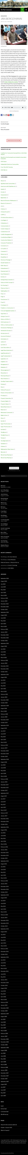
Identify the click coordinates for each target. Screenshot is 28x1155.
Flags (2, 296)
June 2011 (3, 974)
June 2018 (3, 767)
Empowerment (4, 271)
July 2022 (3, 649)
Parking (3, 384)
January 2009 (4, 1036)
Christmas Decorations (6, 217)
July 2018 (3, 765)
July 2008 (3, 1053)
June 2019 (3, 733)
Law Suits (3, 344)
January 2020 (4, 717)
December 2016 (5, 818)
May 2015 (3, 872)
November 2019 (5, 719)
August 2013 (4, 931)
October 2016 (4, 824)
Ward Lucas (3, 502)
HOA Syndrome (4, 322)
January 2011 (4, 979)
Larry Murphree (4, 490)
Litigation (3, 361)
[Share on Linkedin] (11, 115)
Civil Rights (3, 220)
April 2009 (3, 1027)
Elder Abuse (4, 265)
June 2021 (3, 683)
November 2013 (5, 923)
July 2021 (3, 680)
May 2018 (3, 770)
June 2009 (3, 1022)
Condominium (4, 231)
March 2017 (4, 810)
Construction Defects (6, 240)
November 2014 (5, 889)
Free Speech (4, 305)
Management (4, 364)
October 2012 (4, 954)
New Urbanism (4, 378)
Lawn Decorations (5, 347)
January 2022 (4, 663)
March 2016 (4, 844)
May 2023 (3, 620)
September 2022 (5, 643)
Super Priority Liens (5, 423)
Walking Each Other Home (7, 449)
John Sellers (11, 568)
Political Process (5, 390)
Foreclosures (4, 299)
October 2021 (4, 671)
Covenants (3, 251)
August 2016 (4, 830)
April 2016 (3, 841)
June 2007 (3, 1090)
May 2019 (3, 736)
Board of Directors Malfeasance (8, 200)
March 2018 (4, 776)
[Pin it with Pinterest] (8, 115)
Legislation (4, 16)
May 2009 (3, 1025)
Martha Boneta (4, 498)
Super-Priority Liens (5, 426)
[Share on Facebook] (2, 115)
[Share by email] (13, 115)
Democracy (3, 254)
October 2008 (4, 1044)
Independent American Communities (10, 164)
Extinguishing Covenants (7, 279)
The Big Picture (4, 435)
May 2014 (3, 906)
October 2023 (4, 609)
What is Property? (5, 1130)
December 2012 (5, 951)
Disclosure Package (5, 260)
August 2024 (4, 581)
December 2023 (5, 603)
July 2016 (3, 832)
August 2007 (4, 1084)
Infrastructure (4, 333)
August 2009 (4, 1016)
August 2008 (4, 1050)
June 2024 (3, 587)
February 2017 (4, 813)
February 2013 (4, 948)
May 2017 (3, 804)
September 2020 (5, 705)
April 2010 (3, 996)
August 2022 (4, 646)
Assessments (4, 194)
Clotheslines (4, 223)
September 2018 (5, 759)
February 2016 (4, 847)
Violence (3, 446)
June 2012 (3, 962)
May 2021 (3, 685)
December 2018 (5, 750)
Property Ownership (6, 398)
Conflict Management (6, 234)
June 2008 (3, 1056)
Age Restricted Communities (8, 183)
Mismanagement (5, 370)
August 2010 (4, 988)
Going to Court (4, 316)
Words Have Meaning (6, 455)
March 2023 (4, 626)
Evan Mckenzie (4, 274)
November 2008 (5, 1042)
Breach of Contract (5, 203)
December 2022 (5, 635)
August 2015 (4, 864)
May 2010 (3, 994)
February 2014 (4, 914)
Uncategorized (4, 440)
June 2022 (3, 652)
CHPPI (2, 214)
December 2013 (5, 920)
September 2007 (5, 1081)
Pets (2, 387)
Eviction (3, 276)
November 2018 (5, 753)
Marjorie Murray (15, 562)
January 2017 (4, 815)
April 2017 (3, 807)
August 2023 (4, 615)
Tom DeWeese (4, 524)
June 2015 (3, 869)
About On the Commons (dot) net (9, 1124)
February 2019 (4, 745)
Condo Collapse (4, 228)
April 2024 (3, 592)
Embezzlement (4, 268)
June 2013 (3, 937)
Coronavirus (4, 245)
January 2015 (4, 883)
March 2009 (4, 1030)
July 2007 (3, 1087)
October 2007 (4, 1078)
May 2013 (3, 940)
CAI (2, 206)
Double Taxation (5, 262)
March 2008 (4, 1064)
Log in (2, 1106)
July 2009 (3, 1019)
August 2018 (4, 762)
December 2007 (5, 1073)
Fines (2, 293)
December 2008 (5, 1039)
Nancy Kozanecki (5, 128)
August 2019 (4, 728)
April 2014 (3, 909)
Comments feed (4, 1111)
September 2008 (5, 1047)
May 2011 (3, 977)
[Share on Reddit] (6, 115)
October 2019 (4, 722)
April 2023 (3, 623)
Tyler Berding (4, 541)
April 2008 (3, 1061)
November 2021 (5, 668)
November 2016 (5, 821)
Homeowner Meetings (6, 327)
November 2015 (5, 855)
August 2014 (4, 897)
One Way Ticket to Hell (6, 381)
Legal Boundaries (5, 353)
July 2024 (3, 584)
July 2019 (3, 731)
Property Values (5, 404)
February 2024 (4, 598)
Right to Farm (4, 415)
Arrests (2, 192)
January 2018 (4, 782)
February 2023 (4, 629)
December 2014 (5, 886)
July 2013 (3, 934)
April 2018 (3, 773)
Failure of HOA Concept (7, 282)
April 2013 (3, 943)
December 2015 (5, 852)
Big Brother (3, 197)
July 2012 (3, 960)
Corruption (3, 248)
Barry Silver (3, 532)
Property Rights (4, 401)
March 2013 (4, 945)
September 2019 (5, 725)
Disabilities (3, 257)
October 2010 (4, 985)
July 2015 (3, 866)
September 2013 (5, 929)
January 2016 (4, 849)
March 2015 (4, 878)
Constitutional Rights (6, 237)
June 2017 (3, 801)
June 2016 (3, 835)
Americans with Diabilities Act (8, 186)
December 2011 (5, 971)
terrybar (9, 21)
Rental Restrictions (5, 406)
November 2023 (5, 606)
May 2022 (3, 654)
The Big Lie (3, 432)
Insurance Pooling (5, 336)
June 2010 (3, 991)
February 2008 (4, 1067)
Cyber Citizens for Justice (11, 82)
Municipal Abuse (5, 375)
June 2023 (3, 618)
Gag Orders (3, 313)
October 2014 (4, 892)
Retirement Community (6, 412)
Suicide (2, 421)
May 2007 (3, 1092)
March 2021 (4, 691)
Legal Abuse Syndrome (6, 350)
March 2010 (4, 999)
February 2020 (4, 714)
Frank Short (3, 511)
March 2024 (4, 595)
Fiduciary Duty (4, 288)
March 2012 (4, 968)
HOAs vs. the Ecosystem (6, 325)
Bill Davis (3, 485)
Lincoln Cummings (5, 528)
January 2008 (4, 1070)
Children (3, 209)
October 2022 (4, 640)
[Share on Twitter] (4, 115)
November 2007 (5, 1075)
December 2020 (5, 700)
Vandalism (3, 443)
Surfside (3, 429)
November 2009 (5, 1008)
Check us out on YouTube (14, 140)
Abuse (2, 180)
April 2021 (3, 688)
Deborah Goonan (5, 562)
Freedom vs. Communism (7, 308)
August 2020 (4, 708)
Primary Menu (26, 10)
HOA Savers (4, 161)
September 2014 (5, 895)
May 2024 (3, 589)
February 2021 (4, 694)
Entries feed (4, 1108)
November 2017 (5, 787)
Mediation (3, 367)
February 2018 (4, 779)
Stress (2, 418)
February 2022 (4, 660)
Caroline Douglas (5, 123)
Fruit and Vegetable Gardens (7, 310)
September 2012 (5, 957)
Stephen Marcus (5, 545)
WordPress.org (4, 1114)
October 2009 (4, 1010)
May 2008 (3, 1059)
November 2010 (5, 982)
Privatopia (3, 395)
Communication (5, 226)
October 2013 (4, 926)
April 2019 (3, 739)
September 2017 (5, 793)
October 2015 (4, 858)
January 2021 (4, 697)
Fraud (2, 302)
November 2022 (5, 637)
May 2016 (3, 838)
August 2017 (4, 796)
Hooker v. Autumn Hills (6, 1127)
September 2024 (5, 578)
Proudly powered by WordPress (7, 1153)
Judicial (3, 341)
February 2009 (4, 1033)
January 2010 (4, 1005)
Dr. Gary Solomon (12, 556)
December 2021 (5, 666)
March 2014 (4, 912)
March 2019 (4, 742)
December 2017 (5, 784)
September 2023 (5, 612)
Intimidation (4, 339)
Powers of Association (6, 392)
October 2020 (4, 702)
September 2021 (5, 674)
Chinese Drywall (5, 211)
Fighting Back (4, 291)
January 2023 (4, 632)
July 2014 (3, 900)
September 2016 (5, 827)
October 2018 (4, 756)
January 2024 (4, 601)
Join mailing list (14, 468)
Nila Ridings (4, 515)
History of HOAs (5, 319)
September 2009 (5, 1013)
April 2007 (3, 1095)
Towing (2, 438)
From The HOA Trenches (7, 167)
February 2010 (4, 1002)
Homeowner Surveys (6, 330)
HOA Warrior (4, 170)
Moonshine (3, 373)
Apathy (2, 189)
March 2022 (4, 657)
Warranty (3, 452)
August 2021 (4, 677)
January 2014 (4, 917)
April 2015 (3, 875)
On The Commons (6, 10)
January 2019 (4, 748)
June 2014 (3, 903)
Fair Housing (4, 285)
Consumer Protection (6, 243)
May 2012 (3, 965)
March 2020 (4, 711)
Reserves (3, 409)
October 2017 (4, 790)
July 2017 (3, 798)
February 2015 (4, 880)
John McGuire (4, 494)
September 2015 (5, 861)
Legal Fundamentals (5, 356)
